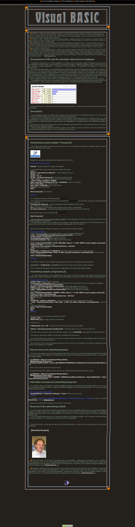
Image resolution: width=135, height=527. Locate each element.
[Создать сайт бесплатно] (67, 526)
